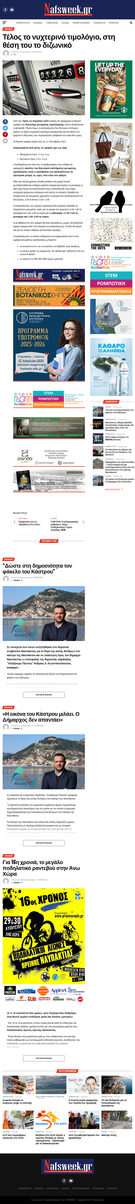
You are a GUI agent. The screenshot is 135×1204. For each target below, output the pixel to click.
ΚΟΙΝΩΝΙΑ (37, 22)
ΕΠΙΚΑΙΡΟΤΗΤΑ (23, 22)
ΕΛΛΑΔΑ (65, 22)
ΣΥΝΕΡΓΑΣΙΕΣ (52, 22)
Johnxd (16, 580)
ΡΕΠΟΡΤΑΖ (114, 22)
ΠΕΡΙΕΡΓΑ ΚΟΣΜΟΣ (81, 22)
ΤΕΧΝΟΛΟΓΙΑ (99, 22)
